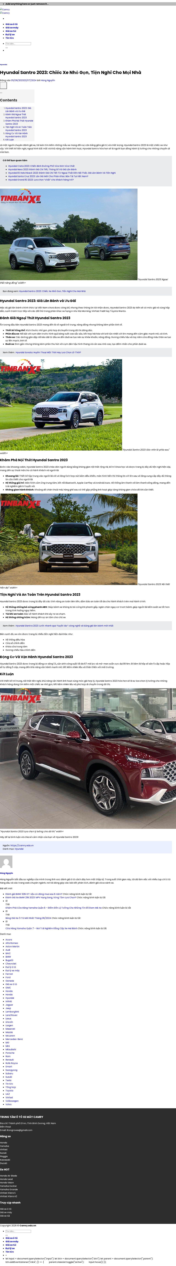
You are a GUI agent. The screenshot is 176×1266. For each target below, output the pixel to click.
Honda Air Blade (8, 1175)
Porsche (10, 1052)
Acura (9, 939)
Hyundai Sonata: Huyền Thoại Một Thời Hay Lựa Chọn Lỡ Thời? (48, 352)
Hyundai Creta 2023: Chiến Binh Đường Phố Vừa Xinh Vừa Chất (41, 166)
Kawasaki (5, 1159)
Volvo (9, 1104)
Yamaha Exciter (8, 1186)
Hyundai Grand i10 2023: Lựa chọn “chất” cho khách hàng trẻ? (41, 179)
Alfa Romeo (12, 943)
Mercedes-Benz (14, 1039)
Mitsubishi (11, 1049)
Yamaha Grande (9, 1189)
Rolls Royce (12, 1063)
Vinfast (9, 1097)
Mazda (9, 1032)
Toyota (9, 1090)
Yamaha (4, 1146)
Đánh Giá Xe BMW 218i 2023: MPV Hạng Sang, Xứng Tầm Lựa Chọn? (41, 897)
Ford (8, 977)
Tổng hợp (11, 1087)
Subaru (9, 1073)
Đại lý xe (10, 1248)
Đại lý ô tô (11, 967)
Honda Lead (6, 1179)
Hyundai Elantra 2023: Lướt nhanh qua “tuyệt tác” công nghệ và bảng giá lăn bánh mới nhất (64, 625)
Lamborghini (12, 1011)
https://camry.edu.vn (22, 845)
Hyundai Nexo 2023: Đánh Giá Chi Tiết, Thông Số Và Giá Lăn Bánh (42, 169)
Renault (10, 1059)
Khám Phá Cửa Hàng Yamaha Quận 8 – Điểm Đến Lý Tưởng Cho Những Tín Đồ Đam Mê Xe (54, 907)
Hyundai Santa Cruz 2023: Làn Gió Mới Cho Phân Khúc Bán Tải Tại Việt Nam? (48, 176)
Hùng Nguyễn (48, 80)
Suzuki (9, 1076)
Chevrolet (11, 963)
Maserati (10, 1028)
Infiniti (9, 1001)
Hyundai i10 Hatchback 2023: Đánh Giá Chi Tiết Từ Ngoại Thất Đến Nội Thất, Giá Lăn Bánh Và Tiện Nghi (62, 172)
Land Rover (11, 1015)
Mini (8, 1046)
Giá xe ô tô (11, 984)
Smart (9, 1066)
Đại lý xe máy (13, 970)
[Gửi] (7, 1235)
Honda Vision (7, 1182)
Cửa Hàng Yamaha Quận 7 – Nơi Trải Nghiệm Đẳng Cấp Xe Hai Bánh (41, 928)
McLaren (10, 1035)
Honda (9, 991)
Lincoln (9, 1022)
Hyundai (3, 65)
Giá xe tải (5, 1215)
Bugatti (9, 960)
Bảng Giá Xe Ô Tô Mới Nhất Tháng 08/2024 (28, 918)
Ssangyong (11, 1070)
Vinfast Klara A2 (8, 1196)
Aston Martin (12, 946)
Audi (8, 950)
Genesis (10, 980)
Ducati (3, 1163)
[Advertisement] (88, 41)
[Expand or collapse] (1, 92)
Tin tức (9, 1083)
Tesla (8, 1080)
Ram (8, 1056)
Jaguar (9, 1004)
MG (7, 1042)
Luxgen (9, 1025)
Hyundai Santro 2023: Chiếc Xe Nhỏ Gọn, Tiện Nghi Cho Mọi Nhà (52, 291)
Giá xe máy (6, 1212)
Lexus (8, 1018)
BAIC (8, 953)
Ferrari (9, 974)
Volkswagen (12, 1101)
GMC (8, 987)
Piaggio (4, 1156)
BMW (8, 956)
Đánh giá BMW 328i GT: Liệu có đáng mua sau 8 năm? (34, 894)
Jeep (8, 1008)
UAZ (8, 1094)
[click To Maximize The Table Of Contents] (3, 85)
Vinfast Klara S (8, 1192)
